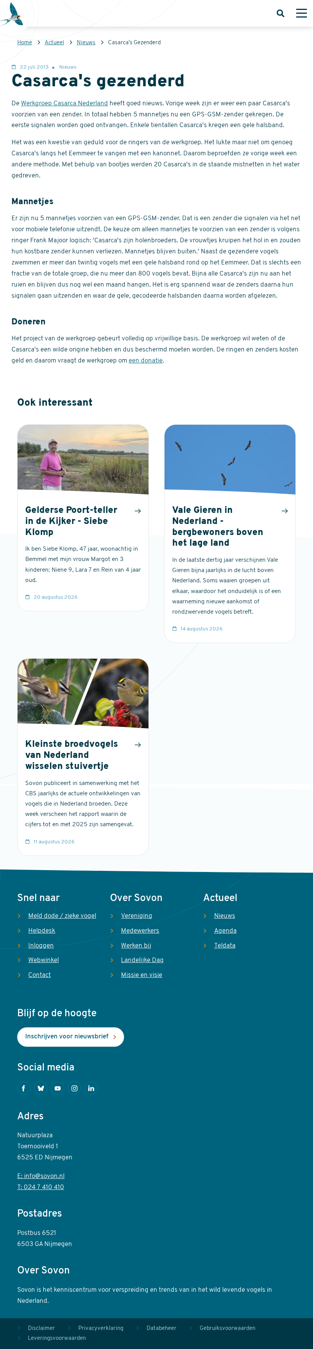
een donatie (146, 361)
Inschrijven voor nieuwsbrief (66, 1036)
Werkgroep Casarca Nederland (64, 103)
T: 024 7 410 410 (40, 1187)
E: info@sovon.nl (41, 1176)
